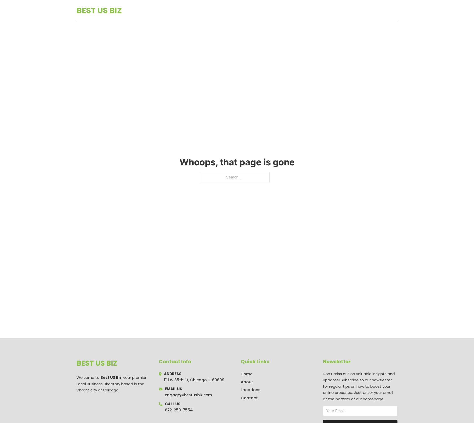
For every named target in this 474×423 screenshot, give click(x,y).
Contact (249, 398)
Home (340, 10)
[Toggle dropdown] (395, 10)
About (247, 382)
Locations (362, 10)
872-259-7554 (179, 410)
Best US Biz (99, 10)
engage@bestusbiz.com (188, 395)
